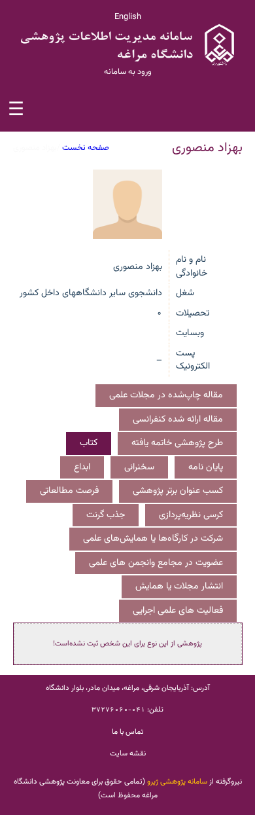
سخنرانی (139, 467)
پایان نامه (205, 467)
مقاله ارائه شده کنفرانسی (178, 419)
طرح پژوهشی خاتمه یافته (177, 443)
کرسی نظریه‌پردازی (191, 515)
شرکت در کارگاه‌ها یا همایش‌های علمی (153, 539)
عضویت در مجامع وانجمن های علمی (156, 563)
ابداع (82, 467)
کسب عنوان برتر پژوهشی (178, 491)
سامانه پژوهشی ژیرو (177, 782)
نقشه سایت (128, 753)
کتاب (88, 443)
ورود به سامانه (128, 72)
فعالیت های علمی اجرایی (178, 611)
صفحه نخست (85, 147)
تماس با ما (128, 732)
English (127, 17)
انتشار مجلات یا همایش (179, 586)
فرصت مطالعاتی (69, 491)
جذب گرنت (105, 515)
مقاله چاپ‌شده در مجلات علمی (166, 395)
